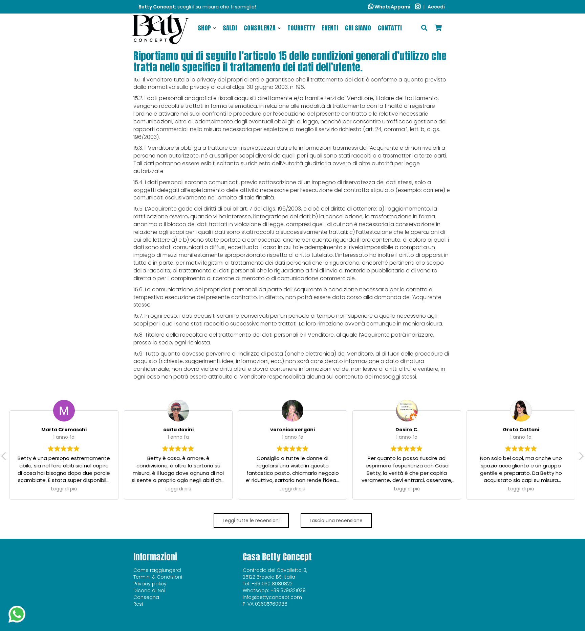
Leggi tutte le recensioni (251, 520)
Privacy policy (150, 583)
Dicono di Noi (149, 590)
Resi (138, 604)
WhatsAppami (391, 6)
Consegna (146, 597)
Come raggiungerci (157, 570)
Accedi (436, 6)
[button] (581, 458)
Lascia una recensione (336, 520)
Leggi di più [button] (64, 489)
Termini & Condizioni (157, 577)
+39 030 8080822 (272, 583)
